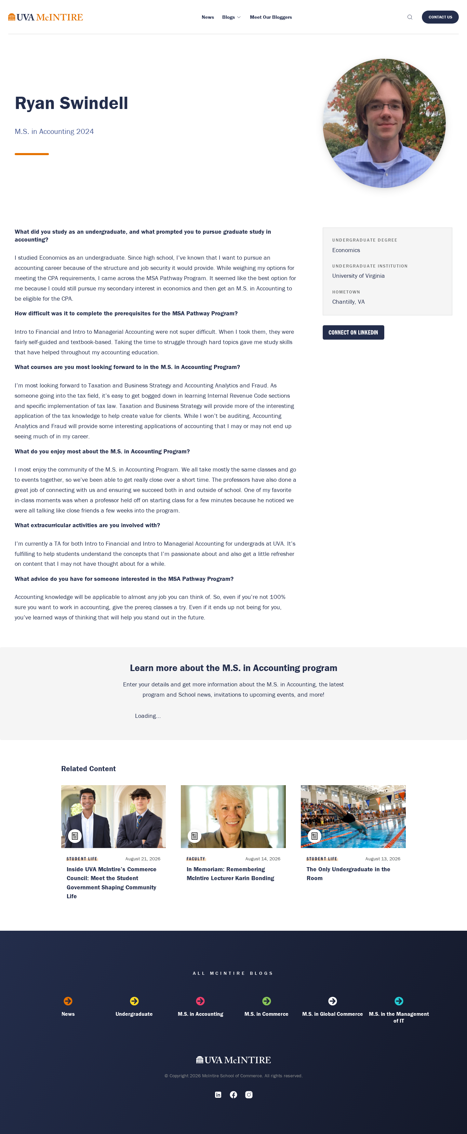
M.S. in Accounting (200, 1013)
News (68, 1013)
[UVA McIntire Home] (233, 1061)
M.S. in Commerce (266, 1013)
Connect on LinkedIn (353, 332)
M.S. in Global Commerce (332, 1013)
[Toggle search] (409, 17)
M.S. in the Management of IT (399, 1017)
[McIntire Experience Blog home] (45, 17)
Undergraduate (134, 1013)
